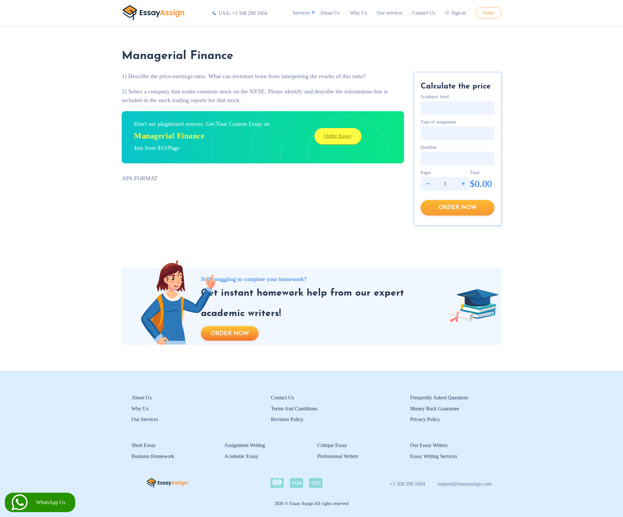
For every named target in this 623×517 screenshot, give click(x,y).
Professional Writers (337, 456)
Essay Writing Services (433, 456)
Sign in (458, 13)
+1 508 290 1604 (407, 484)
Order (489, 13)
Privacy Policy (425, 419)
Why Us (358, 13)
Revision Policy (287, 419)
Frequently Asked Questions (439, 397)
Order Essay (338, 136)
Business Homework (152, 456)
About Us (330, 13)
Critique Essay (332, 445)
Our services (389, 13)
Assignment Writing (244, 445)
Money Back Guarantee (434, 408)
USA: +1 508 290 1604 (243, 13)
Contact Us (423, 13)
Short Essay (143, 445)
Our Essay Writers (428, 445)
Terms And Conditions (294, 408)
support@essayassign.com (465, 484)
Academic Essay (241, 456)
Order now (457, 208)
